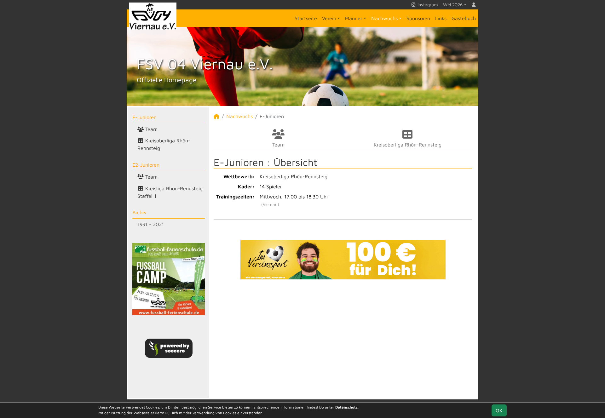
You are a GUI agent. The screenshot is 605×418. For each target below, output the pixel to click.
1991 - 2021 (150, 224)
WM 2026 (453, 4)
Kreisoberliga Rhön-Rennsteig (163, 144)
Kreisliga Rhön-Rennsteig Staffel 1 (170, 192)
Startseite (306, 18)
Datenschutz (346, 407)
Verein (329, 18)
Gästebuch (464, 18)
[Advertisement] (343, 339)
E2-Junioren (145, 165)
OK (499, 410)
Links (441, 18)
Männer (353, 18)
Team (151, 129)
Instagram (427, 4)
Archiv (139, 212)
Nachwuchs (384, 18)
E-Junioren (144, 117)
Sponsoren (418, 18)
